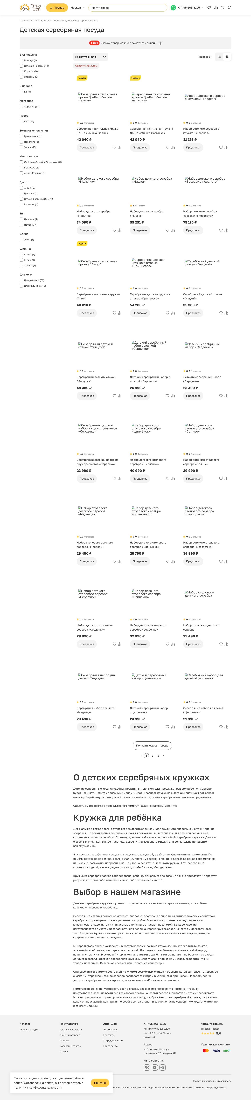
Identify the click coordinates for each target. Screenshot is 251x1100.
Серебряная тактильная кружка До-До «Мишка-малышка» (151, 131)
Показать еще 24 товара (152, 745)
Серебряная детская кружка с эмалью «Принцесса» (150, 296)
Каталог (35, 20)
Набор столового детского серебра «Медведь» (95, 544)
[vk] (147, 1067)
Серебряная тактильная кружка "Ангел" (98, 296)
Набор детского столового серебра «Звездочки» (201, 544)
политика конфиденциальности (38, 1087)
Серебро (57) (31, 106)
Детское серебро (53, 20)
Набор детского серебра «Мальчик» (93, 213)
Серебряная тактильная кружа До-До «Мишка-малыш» (97, 131)
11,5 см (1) (30, 265)
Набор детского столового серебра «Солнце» (201, 462)
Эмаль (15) (30, 147)
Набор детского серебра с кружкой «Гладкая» (201, 131)
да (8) (27, 91)
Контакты (108, 1034)
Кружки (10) (31, 71)
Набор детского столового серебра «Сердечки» (95, 627)
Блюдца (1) (30, 60)
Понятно (100, 1082)
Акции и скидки (29, 1029)
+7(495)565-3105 (155, 1023)
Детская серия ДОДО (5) (38, 198)
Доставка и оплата (71, 1029)
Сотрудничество (113, 1040)
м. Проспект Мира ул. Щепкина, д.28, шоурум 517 (160, 1051)
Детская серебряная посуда (81, 20)
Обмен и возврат (70, 1034)
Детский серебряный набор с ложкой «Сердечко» (150, 379)
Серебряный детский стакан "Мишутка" (96, 379)
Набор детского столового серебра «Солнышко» (148, 544)
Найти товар (100, 7)
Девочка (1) (31, 193)
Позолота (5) (31, 141)
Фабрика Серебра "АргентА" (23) (43, 162)
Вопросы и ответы (70, 1045)
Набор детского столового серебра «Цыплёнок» (148, 462)
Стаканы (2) (31, 76)
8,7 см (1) (29, 259)
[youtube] (155, 1067)
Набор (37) (30, 224)
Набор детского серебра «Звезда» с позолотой (200, 213)
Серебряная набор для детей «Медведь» (96, 710)
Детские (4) (31, 219)
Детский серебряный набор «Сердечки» (202, 379)
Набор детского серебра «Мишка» (147, 213)
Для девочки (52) (34, 280)
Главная (24, 20)
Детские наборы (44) (36, 65)
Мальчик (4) (31, 204)
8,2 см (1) (29, 254)
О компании (110, 1029)
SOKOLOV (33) (32, 167)
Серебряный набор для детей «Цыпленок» (203, 710)
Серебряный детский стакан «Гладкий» (202, 296)
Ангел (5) (29, 187)
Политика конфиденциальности (212, 1080)
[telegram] (162, 1067)
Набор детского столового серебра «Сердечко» (148, 627)
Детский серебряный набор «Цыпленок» (149, 710)
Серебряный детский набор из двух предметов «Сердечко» (97, 462)
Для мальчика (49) (35, 285)
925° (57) (29, 121)
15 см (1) (29, 239)
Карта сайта (110, 1045)
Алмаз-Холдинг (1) (34, 173)
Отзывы (64, 1040)
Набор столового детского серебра (201, 627)
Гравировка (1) (32, 136)
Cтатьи (64, 1051)
